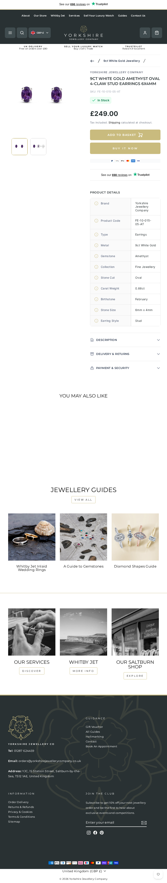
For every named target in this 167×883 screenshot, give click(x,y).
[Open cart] (157, 32)
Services (74, 15)
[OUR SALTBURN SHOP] (135, 632)
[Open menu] (10, 32)
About (26, 15)
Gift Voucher (94, 726)
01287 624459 (24, 750)
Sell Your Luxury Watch (99, 15)
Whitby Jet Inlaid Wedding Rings (31, 568)
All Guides (93, 731)
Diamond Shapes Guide (135, 566)
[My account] (145, 32)
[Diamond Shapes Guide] (135, 537)
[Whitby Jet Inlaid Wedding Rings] (31, 537)
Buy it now (125, 148)
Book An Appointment (101, 746)
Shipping (114, 122)
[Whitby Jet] (83, 632)
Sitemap (14, 821)
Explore (135, 675)
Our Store (40, 15)
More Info (83, 670)
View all (83, 499)
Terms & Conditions (21, 816)
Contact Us (138, 15)
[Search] (22, 32)
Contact (91, 741)
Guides (122, 15)
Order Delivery (18, 802)
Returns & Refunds (21, 807)
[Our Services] (31, 632)
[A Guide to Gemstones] (83, 537)
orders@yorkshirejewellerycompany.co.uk (50, 761)
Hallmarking (95, 736)
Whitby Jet (58, 15)
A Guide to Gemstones (84, 566)
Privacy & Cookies (20, 811)
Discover (31, 670)
